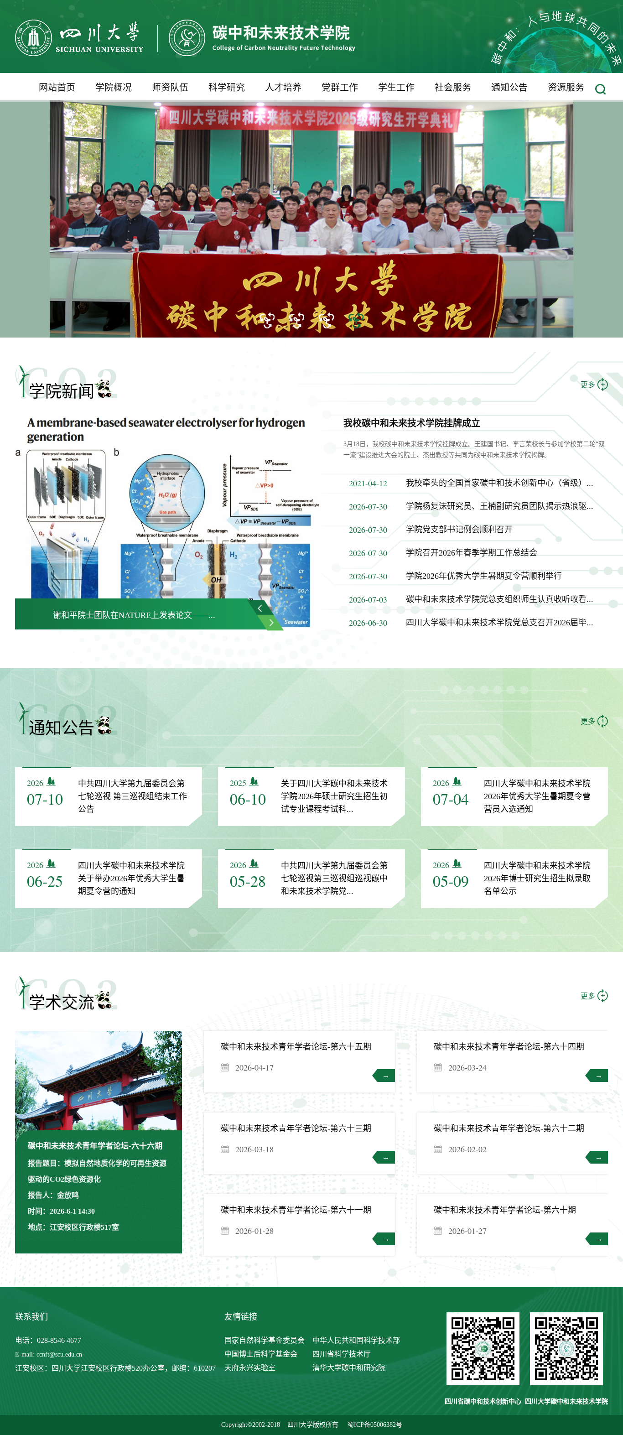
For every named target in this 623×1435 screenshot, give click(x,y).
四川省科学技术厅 (341, 1354)
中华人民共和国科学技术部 (356, 1340)
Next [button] (270, 622)
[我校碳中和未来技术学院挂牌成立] (168, 626)
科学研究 (226, 88)
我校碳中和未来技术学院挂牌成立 (411, 423)
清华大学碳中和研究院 (348, 1368)
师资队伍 (170, 88)
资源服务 (566, 88)
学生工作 (396, 88)
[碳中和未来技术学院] (185, 53)
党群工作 (340, 88)
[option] (311, 207)
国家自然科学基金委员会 (264, 1340)
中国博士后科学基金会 (260, 1354)
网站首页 (57, 88)
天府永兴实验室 (249, 1368)
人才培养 (283, 88)
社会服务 (453, 88)
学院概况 (113, 88)
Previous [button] (261, 608)
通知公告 (509, 88)
